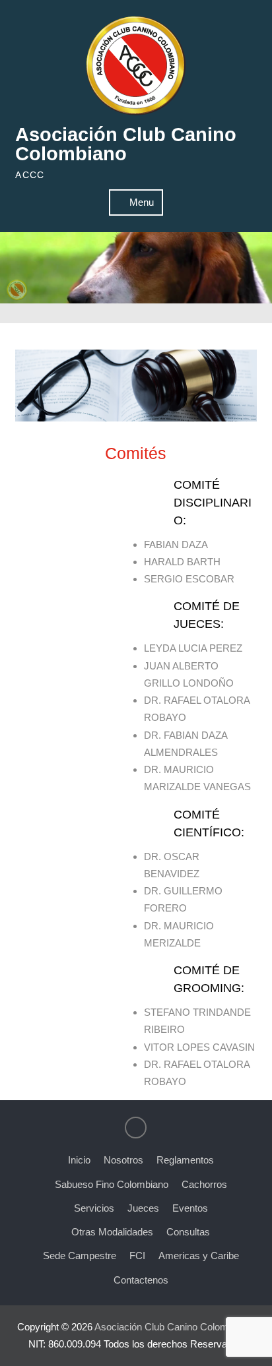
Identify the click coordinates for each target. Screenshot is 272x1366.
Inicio (79, 1159)
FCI (137, 1255)
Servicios (94, 1208)
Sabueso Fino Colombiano (111, 1184)
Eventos (190, 1208)
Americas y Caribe (198, 1255)
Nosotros (123, 1159)
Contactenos (141, 1280)
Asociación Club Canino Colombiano (125, 144)
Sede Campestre (79, 1255)
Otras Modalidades (112, 1231)
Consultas (188, 1231)
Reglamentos (185, 1159)
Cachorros (204, 1184)
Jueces (143, 1208)
